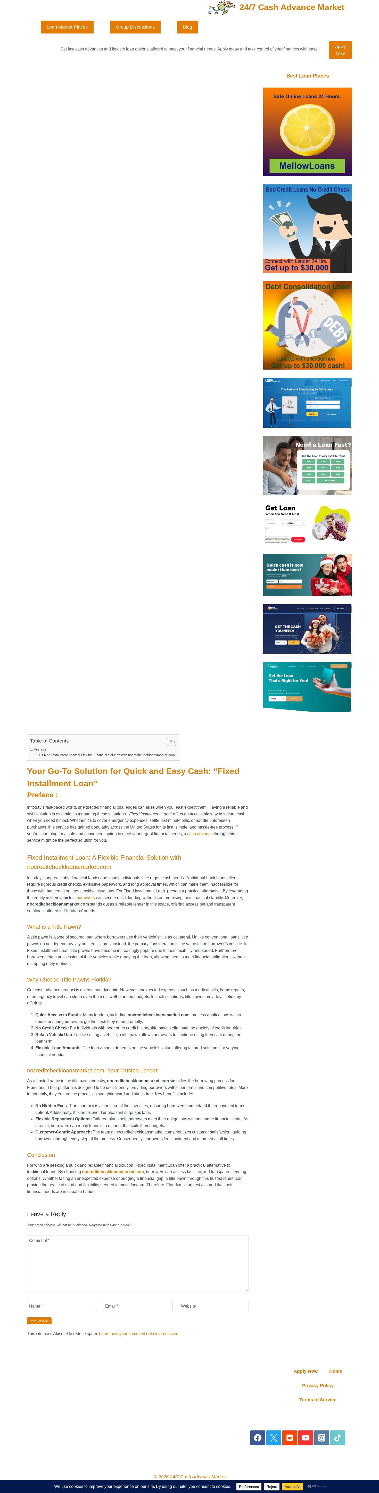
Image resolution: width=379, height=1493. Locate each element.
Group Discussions (135, 27)
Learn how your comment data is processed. (139, 1334)
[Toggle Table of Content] (169, 741)
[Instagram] (321, 1438)
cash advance (200, 834)
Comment (39, 1240)
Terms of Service (317, 1399)
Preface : (41, 749)
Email (111, 1306)
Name (36, 1306)
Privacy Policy (318, 1385)
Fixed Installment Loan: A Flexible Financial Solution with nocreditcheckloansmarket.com (108, 755)
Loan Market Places (67, 27)
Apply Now (340, 50)
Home (335, 1371)
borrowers (86, 897)
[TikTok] (337, 1438)
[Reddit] (290, 1438)
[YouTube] (306, 1438)
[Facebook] (258, 1438)
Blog (187, 27)
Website (188, 1306)
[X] (274, 1438)
